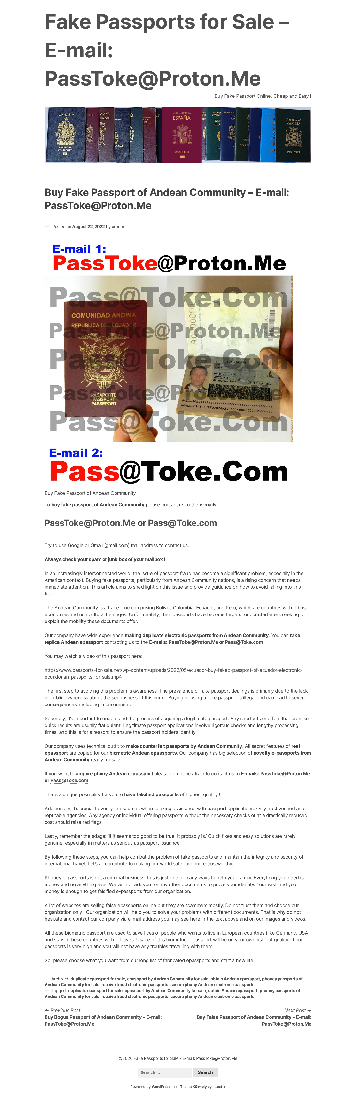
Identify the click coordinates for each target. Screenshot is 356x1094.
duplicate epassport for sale (97, 978)
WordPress (161, 1086)
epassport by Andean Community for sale (167, 978)
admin (118, 226)
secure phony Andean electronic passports (212, 984)
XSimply (200, 1086)
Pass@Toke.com (182, 522)
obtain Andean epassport (235, 978)
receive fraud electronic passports (134, 984)
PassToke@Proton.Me (90, 522)
